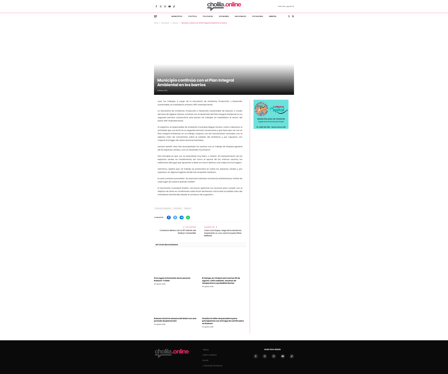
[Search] (293, 16)
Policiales (208, 16)
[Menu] (155, 16)
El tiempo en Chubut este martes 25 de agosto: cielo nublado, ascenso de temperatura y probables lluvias (221, 280)
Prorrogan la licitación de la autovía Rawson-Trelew (172, 279)
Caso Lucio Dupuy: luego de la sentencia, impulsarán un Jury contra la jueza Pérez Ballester (223, 233)
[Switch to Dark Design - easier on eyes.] (288, 16)
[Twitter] (146, 108)
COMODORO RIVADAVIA (212, 365)
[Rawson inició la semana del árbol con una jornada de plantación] (176, 303)
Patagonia (257, 16)
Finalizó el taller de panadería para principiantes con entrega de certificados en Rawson (223, 321)
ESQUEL (206, 360)
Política (192, 16)
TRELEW (206, 349)
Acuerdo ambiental (163, 208)
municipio (178, 208)
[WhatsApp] (146, 120)
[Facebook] (146, 102)
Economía (224, 16)
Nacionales (240, 16)
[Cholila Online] (224, 6)
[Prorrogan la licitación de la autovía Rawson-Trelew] (176, 262)
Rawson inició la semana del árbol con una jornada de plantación (175, 319)
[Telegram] (146, 114)
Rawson (187, 208)
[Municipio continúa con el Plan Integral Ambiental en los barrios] (224, 61)
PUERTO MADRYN (210, 355)
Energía (272, 16)
